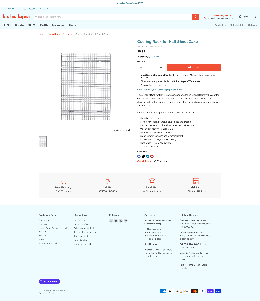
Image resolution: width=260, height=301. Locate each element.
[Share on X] (143, 156)
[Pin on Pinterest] (152, 156)
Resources (57, 25)
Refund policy (80, 240)
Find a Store (79, 220)
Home (42, 34)
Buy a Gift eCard (81, 224)
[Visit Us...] (196, 185)
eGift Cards (44, 9)
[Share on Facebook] (139, 156)
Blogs (71, 25)
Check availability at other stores (153, 85)
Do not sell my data (83, 244)
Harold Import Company (60, 34)
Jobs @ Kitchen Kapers (85, 232)
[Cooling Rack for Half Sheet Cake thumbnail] (42, 141)
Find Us (44, 25)
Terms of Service (82, 236)
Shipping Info (237, 25)
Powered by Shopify (47, 293)
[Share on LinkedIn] (147, 156)
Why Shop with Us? (48, 243)
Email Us (22, 9)
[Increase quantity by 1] (160, 67)
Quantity (141, 61)
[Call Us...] (108, 185)
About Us (32, 9)
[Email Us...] (152, 185)
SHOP (6, 25)
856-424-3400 (9, 9)
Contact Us (220, 25)
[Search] (195, 17)
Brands (19, 25)
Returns (252, 25)
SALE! (31, 25)
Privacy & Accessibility (85, 228)
